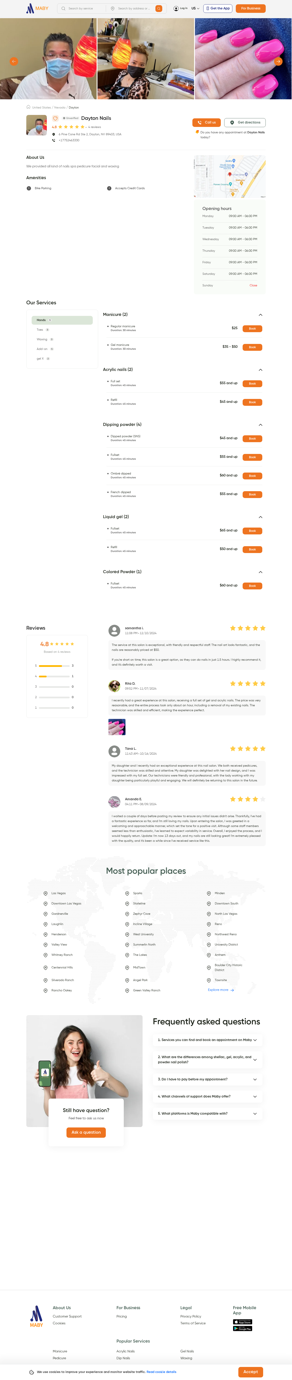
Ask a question (86, 1132)
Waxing (186, 1358)
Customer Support (67, 1316)
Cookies (59, 1323)
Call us (210, 122)
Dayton (74, 107)
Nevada (59, 107)
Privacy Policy (190, 1316)
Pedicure (59, 1358)
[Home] (37, 8)
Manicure (60, 1351)
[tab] (44, 320)
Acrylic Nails (126, 1351)
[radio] (60, 127)
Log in (183, 8)
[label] (28, 108)
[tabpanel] (182, 457)
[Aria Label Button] (158, 8)
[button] (184, 316)
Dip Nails (123, 1358)
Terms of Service (193, 1323)
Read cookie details (161, 1372)
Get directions (249, 122)
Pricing (122, 1316)
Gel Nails (187, 1351)
